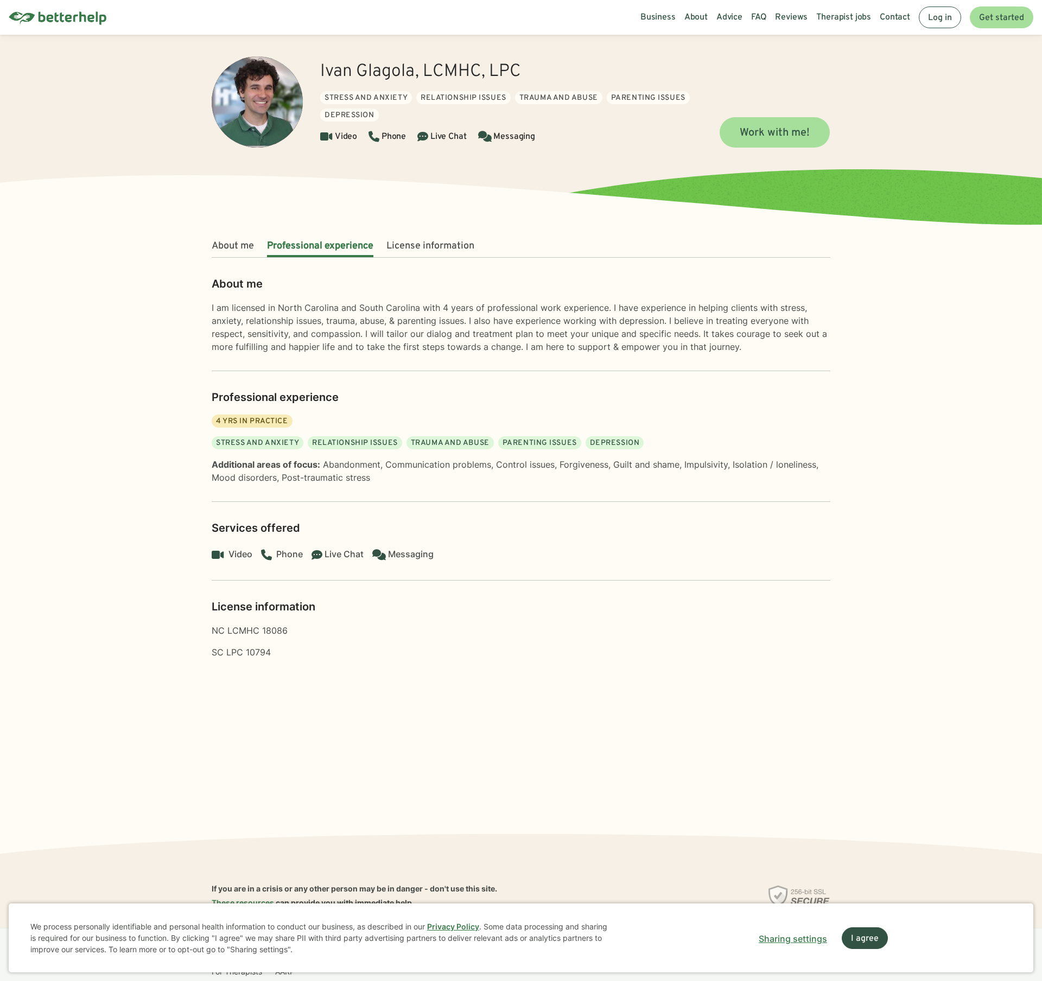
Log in (940, 17)
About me (233, 246)
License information (430, 246)
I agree (865, 938)
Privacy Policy (453, 926)
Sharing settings (793, 938)
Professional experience (320, 246)
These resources (243, 902)
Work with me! (775, 133)
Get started (1001, 17)
